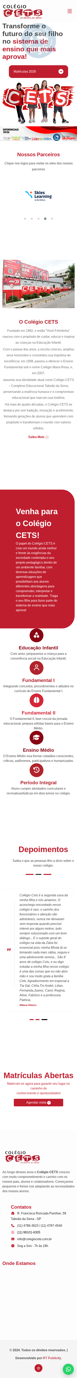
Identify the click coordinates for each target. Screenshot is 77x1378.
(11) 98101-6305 (28, 1232)
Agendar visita (36, 1102)
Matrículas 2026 (25, 71)
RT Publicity (52, 1358)
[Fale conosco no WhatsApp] (68, 1369)
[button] (25, 219)
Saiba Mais (36, 437)
